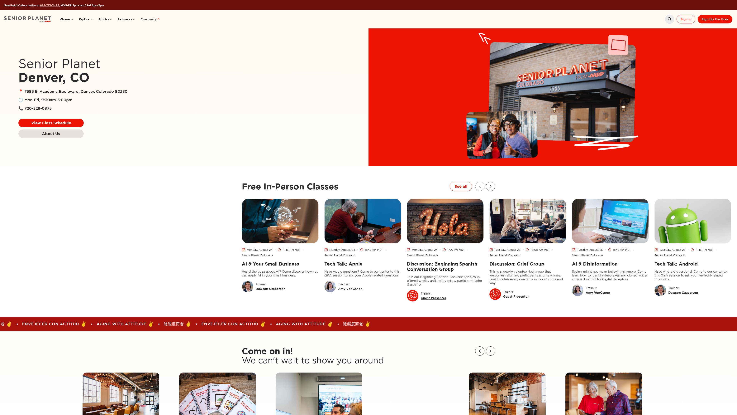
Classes (65, 19)
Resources (125, 19)
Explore (84, 19)
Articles (103, 19)
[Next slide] (490, 186)
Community (148, 19)
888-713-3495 (49, 5)
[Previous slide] (479, 186)
